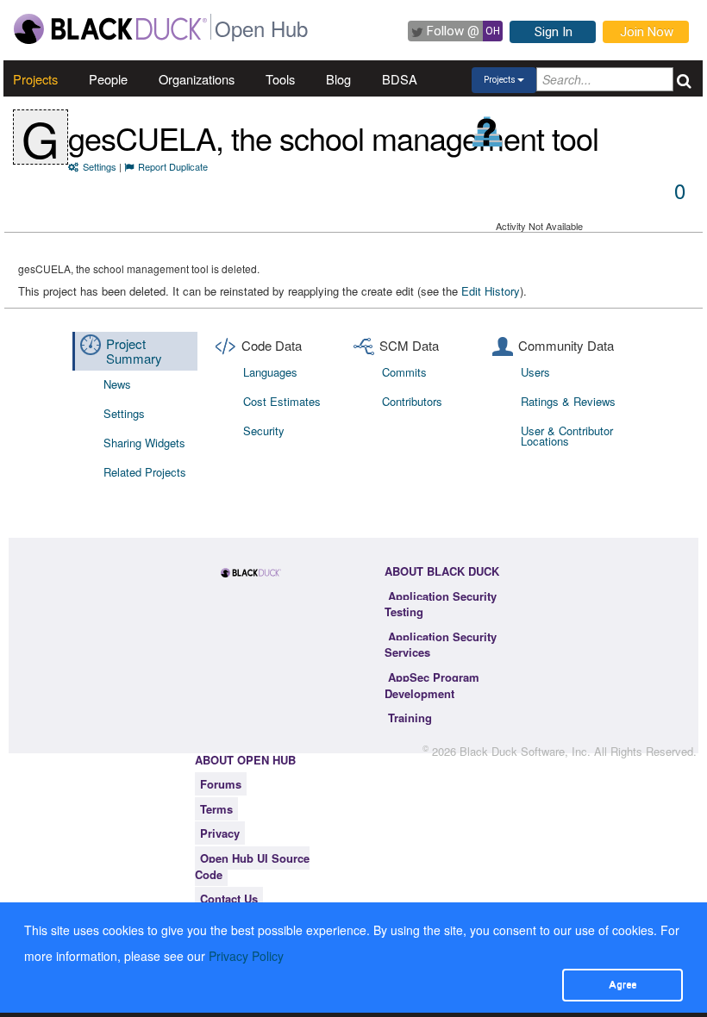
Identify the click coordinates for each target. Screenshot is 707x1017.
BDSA (399, 79)
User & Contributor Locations (567, 435)
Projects (35, 79)
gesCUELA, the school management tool (333, 137)
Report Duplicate (173, 166)
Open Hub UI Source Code (252, 866)
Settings (99, 166)
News (117, 384)
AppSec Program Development (432, 685)
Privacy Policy (246, 955)
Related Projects (144, 472)
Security (264, 430)
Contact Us (229, 898)
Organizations (197, 79)
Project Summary (134, 350)
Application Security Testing (441, 604)
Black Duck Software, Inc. (525, 751)
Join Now (646, 32)
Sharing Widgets (144, 442)
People (108, 79)
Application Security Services (441, 644)
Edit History (490, 291)
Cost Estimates (282, 401)
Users (535, 372)
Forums (220, 784)
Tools (280, 79)
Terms (216, 809)
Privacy (220, 833)
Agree (622, 984)
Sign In (553, 32)
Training (410, 717)
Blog (338, 79)
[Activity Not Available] (487, 131)
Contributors (412, 401)
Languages (270, 372)
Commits (404, 372)
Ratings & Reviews (568, 401)
